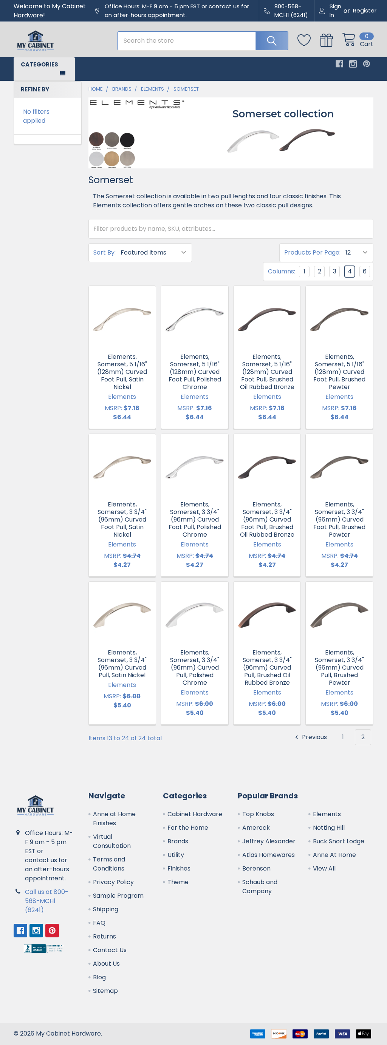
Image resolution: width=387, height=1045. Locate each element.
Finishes (178, 868)
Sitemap (105, 990)
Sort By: (104, 252)
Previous (313, 737)
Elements (327, 814)
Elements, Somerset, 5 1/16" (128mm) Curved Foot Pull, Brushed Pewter (339, 371)
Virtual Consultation (112, 841)
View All (324, 868)
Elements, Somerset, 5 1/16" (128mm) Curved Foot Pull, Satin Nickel (122, 371)
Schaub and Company (259, 886)
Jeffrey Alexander (269, 841)
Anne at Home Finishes (114, 818)
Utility (175, 855)
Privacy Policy (113, 882)
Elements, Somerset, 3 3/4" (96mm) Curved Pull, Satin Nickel (122, 663)
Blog (99, 977)
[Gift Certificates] (331, 40)
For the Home (187, 827)
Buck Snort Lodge (338, 841)
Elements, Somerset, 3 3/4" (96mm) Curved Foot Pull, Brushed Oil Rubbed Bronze (267, 519)
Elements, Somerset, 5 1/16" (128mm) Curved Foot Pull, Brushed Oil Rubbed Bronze (267, 371)
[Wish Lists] (308, 40)
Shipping (105, 909)
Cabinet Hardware (194, 814)
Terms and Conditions (109, 864)
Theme (178, 882)
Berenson (256, 868)
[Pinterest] (366, 64)
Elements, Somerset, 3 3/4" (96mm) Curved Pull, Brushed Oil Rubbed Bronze (267, 667)
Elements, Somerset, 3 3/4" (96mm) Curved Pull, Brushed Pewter (339, 667)
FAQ (99, 922)
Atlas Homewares (268, 855)
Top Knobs (258, 814)
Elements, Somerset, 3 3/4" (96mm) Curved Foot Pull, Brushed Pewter (339, 519)
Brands (177, 841)
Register (364, 10)
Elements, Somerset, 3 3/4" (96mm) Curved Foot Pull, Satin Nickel (122, 519)
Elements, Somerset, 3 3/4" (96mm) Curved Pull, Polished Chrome (194, 667)
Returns (104, 936)
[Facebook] (339, 64)
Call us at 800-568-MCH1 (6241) (46, 901)
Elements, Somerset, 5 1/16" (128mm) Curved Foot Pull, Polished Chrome (195, 371)
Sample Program (118, 895)
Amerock (256, 827)
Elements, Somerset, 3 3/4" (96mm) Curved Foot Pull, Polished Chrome (195, 519)
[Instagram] (353, 64)
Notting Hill (329, 827)
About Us (106, 963)
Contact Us (110, 950)
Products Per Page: (312, 252)
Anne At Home (334, 855)
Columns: (281, 271)
